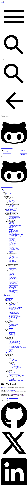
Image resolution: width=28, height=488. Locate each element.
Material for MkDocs (10, 390)
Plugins (21, 151)
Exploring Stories (10, 272)
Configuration (9, 338)
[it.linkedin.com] (14, 486)
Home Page (9, 198)
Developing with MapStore (12, 303)
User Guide (6, 151)
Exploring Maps (10, 221)
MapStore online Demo (12, 398)
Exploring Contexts (10, 255)
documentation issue (15, 394)
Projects (8, 371)
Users (10, 358)
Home (4, 150)
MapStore (6, 156)
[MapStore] (2, 2)
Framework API (23, 154)
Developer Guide (7, 153)
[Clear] (1, 115)
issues (23, 395)
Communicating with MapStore (13, 378)
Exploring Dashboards (11, 265)
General (11, 363)
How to (8, 330)
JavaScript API (23, 153)
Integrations (9, 355)
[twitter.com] (14, 455)
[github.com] (14, 428)
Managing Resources (11, 214)
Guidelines (8, 322)
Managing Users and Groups (12, 204)
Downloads (22, 150)
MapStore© (3, 387)
